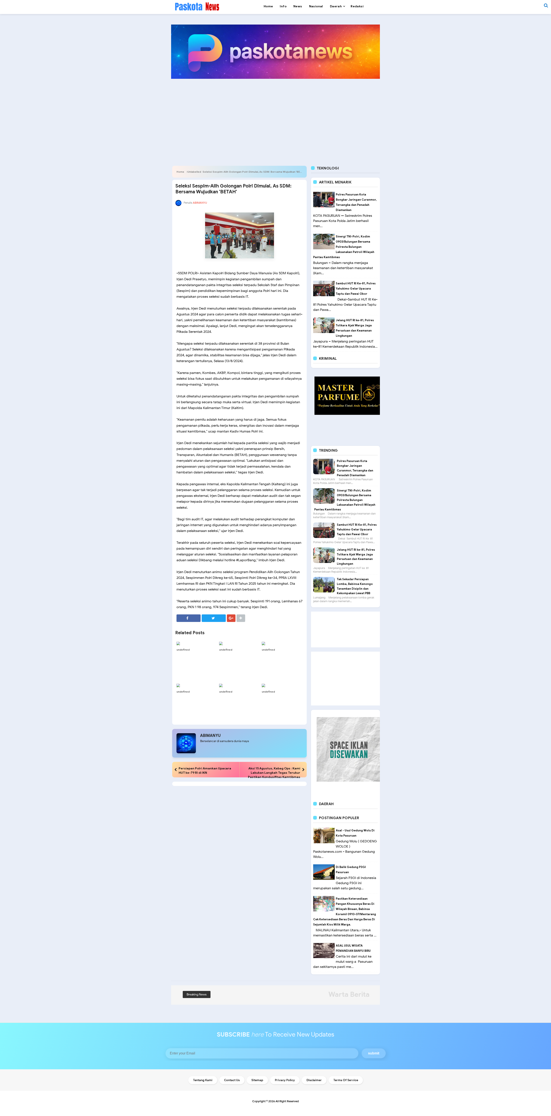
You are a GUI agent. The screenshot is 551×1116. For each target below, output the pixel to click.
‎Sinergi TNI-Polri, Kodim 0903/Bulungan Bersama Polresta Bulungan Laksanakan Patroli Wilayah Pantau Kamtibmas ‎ (343, 247)
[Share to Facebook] (188, 618)
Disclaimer (314, 1080)
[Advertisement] (275, 115)
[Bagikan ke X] (214, 618)
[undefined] (196, 643)
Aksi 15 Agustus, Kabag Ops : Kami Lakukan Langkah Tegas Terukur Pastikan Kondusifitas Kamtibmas (274, 772)
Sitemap (257, 1080)
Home (180, 171)
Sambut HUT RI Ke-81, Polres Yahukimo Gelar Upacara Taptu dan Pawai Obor (356, 289)
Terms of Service (345, 1080)
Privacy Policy (285, 1080)
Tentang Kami (202, 1080)
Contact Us (232, 1080)
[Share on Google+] (231, 618)
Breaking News (197, 994)
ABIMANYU (210, 735)
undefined (183, 649)
